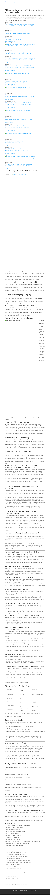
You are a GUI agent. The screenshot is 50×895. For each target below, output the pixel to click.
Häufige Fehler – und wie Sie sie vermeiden (15, 880)
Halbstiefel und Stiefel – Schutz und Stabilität (17, 856)
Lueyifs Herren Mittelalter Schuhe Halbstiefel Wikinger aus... (18, 33)
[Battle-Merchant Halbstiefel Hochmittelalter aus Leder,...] (18, 87)
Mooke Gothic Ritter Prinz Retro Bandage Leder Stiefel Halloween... (19, 45)
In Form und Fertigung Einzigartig (12, 829)
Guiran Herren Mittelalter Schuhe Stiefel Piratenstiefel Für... (18, 75)
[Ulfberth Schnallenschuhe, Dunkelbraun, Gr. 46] (16, 81)
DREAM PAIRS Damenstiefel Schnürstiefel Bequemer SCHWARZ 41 (19, 96)
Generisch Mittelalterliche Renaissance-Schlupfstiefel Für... (18, 104)
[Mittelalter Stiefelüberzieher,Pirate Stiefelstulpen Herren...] (18, 148)
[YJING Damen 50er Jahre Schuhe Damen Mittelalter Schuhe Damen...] (20, 58)
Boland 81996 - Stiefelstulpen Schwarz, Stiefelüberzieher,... (18, 135)
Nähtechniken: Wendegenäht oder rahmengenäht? (18, 849)
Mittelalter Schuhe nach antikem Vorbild (14, 827)
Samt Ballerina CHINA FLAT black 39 (13, 39)
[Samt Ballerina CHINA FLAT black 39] (13, 38)
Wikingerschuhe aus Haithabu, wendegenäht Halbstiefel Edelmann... (20, 67)
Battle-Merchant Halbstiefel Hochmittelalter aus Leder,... (17, 88)
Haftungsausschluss (23, 890)
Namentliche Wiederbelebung (12, 837)
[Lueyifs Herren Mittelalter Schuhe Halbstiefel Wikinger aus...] (18, 31)
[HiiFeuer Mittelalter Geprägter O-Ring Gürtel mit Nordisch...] (18, 164)
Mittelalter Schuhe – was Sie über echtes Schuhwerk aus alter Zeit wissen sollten (23, 841)
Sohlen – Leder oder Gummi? (13, 870)
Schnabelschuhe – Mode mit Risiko (14, 858)
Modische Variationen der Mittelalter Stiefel (15, 831)
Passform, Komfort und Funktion (12, 864)
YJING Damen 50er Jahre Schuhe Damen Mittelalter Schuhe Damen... (20, 59)
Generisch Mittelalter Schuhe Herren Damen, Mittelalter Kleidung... (19, 158)
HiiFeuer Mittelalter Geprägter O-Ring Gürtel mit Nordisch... (18, 165)
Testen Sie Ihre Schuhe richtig (13, 868)
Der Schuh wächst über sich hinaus (13, 833)
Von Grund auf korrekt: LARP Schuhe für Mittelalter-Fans (17, 825)
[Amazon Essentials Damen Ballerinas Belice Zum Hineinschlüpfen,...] (20, 24)
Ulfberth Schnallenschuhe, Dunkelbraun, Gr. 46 (15, 82)
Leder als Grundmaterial (12, 847)
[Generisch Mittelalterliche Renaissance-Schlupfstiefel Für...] (18, 102)
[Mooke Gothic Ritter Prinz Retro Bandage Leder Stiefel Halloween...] (20, 44)
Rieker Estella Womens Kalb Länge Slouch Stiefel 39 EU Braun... (19, 119)
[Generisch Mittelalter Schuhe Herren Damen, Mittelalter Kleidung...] (20, 156)
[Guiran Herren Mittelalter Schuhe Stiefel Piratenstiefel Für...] (18, 73)
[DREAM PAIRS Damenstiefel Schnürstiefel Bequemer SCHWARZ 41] (20, 95)
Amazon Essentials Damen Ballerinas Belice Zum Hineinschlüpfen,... (20, 25)
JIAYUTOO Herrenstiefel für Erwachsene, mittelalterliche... (17, 112)
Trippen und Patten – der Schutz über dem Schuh (18, 860)
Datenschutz (33, 890)
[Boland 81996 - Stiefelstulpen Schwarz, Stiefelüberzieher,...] (18, 133)
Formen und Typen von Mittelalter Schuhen (15, 851)
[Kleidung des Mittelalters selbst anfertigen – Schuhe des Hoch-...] (19, 52)
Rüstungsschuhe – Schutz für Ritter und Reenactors (18, 862)
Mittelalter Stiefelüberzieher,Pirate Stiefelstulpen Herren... (18, 150)
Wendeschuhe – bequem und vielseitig (15, 854)
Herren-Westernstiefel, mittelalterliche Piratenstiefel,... (17, 127)
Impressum (15, 890)
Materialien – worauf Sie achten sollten (14, 845)
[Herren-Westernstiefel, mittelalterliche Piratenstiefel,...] (17, 125)
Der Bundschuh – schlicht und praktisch (16, 852)
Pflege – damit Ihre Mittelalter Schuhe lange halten (17, 872)
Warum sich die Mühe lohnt (11, 882)
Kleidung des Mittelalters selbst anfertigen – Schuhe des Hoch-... (19, 53)
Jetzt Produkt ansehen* (10, 28)
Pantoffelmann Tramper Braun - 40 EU (13, 142)
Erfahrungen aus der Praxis (11, 878)
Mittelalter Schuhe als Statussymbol (13, 835)
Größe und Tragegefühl (12, 866)
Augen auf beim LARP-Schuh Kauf (13, 839)
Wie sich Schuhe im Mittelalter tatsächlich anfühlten (17, 843)
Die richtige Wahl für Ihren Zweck (13, 874)
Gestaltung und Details (10, 876)
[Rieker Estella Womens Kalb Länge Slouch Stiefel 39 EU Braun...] (19, 118)
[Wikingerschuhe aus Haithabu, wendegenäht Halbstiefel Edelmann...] (20, 65)
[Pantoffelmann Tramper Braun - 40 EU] (14, 141)
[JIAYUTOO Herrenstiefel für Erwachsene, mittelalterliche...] (18, 110)
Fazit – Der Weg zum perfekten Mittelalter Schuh (16, 884)
